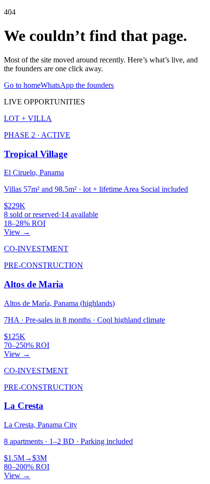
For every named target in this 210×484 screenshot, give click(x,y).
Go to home (22, 85)
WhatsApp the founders (77, 85)
